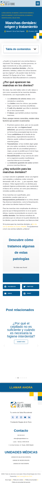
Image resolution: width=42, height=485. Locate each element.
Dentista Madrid (7, 15)
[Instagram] (21, 417)
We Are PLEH (28, 476)
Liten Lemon (20, 476)
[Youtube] (25, 417)
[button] (38, 3)
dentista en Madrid (26, 13)
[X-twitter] (13, 417)
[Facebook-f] (17, 417)
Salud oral (16, 17)
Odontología (6, 17)
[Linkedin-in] (29, 417)
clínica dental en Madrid (10, 13)
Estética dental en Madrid (23, 15)
